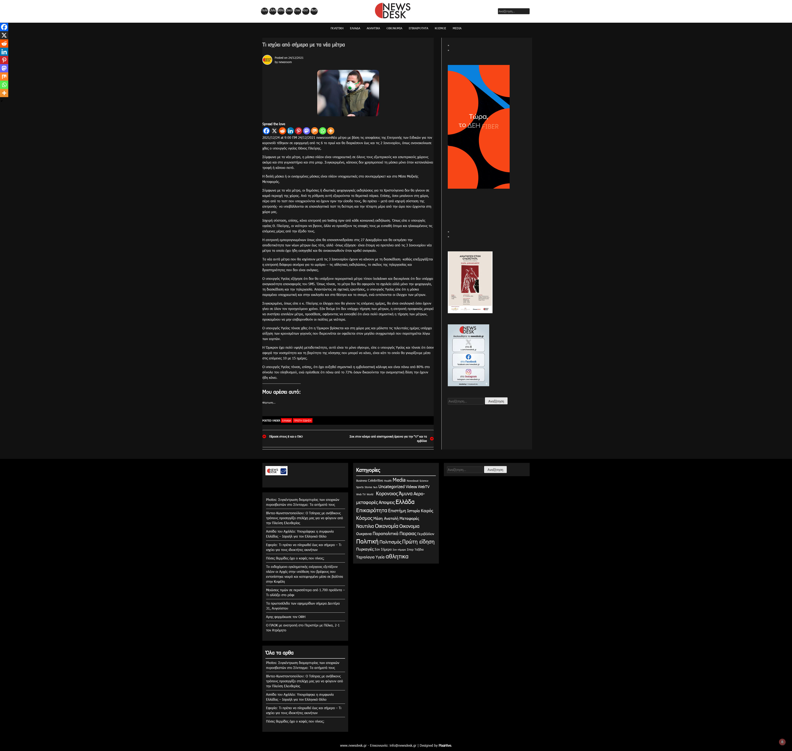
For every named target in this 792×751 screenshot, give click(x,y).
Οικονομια (409, 526)
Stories (368, 487)
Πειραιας (408, 533)
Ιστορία (413, 510)
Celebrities (375, 480)
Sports (360, 487)
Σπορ (410, 549)
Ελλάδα (272, 11)
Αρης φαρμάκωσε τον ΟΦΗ (285, 616)
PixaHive (445, 745)
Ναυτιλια (365, 526)
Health (388, 480)
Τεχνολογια (365, 556)
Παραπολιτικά (385, 533)
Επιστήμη (397, 510)
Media (313, 11)
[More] (330, 130)
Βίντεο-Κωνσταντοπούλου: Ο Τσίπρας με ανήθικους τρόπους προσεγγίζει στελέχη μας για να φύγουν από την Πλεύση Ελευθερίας (304, 518)
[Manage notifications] (782, 742)
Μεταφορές (409, 518)
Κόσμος (305, 11)
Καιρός (427, 510)
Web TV (361, 494)
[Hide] (1, 101)
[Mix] (314, 130)
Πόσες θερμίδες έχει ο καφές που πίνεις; (295, 558)
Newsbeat (412, 480)
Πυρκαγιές (365, 548)
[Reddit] (282, 130)
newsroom (285, 62)
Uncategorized (391, 486)
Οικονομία (289, 11)
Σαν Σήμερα (383, 549)
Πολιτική (264, 11)
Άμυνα (405, 493)
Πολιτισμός (390, 541)
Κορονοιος (386, 493)
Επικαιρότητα (297, 11)
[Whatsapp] (322, 130)
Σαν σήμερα (399, 549)
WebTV (424, 486)
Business (361, 481)
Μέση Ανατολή (385, 518)
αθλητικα (281, 11)
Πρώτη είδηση (302, 420)
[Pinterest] (298, 130)
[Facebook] (266, 130)
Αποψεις (387, 502)
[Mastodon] (306, 130)
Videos (411, 486)
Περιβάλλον (425, 533)
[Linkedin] (290, 130)
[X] (274, 130)
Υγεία (380, 556)
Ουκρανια (364, 533)
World (370, 494)
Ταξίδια (419, 549)
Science (424, 480)
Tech (375, 487)
